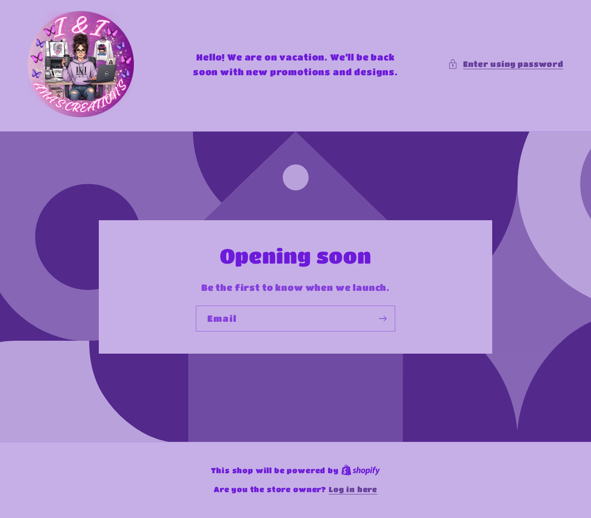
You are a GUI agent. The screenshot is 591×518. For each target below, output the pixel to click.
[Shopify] (360, 470)
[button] (505, 64)
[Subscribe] (382, 318)
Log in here (353, 489)
